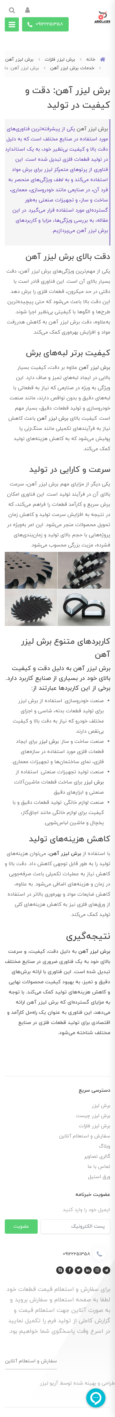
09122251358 (48, 24)
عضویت (21, 1226)
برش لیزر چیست (93, 1116)
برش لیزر (49, 741)
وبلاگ (104, 1146)
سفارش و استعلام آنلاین (84, 1136)
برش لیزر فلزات (94, 1126)
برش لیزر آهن (92, 128)
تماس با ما (99, 1166)
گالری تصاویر (97, 1156)
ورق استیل (99, 1177)
